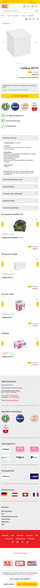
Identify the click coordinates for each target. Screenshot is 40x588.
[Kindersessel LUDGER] (20, 225)
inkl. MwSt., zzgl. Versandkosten (29, 77)
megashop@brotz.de (12, 400)
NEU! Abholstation (6, 511)
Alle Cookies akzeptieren (27, 584)
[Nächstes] (36, 43)
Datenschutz (9, 538)
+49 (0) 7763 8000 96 (11, 395)
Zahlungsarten (5, 519)
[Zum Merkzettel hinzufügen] (37, 19)
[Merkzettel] (28, 6)
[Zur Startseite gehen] (4, 6)
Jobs (12, 535)
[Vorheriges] (3, 43)
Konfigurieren (9, 584)
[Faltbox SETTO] (20, 265)
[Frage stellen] (30, 19)
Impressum (29, 535)
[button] (20, 115)
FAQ (2, 514)
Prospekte (31, 538)
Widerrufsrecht (20, 538)
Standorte (19, 388)
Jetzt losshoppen (32, 1)
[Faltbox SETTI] (19, 43)
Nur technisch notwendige (20, 579)
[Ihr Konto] (24, 6)
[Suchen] (36, 11)
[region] (20, 43)
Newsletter (20, 535)
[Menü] (37, 6)
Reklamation (5, 521)
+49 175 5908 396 (13, 397)
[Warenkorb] (32, 6)
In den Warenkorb (21, 96)
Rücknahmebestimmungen (9, 516)
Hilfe (2, 524)
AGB (36, 535)
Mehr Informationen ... (28, 574)
